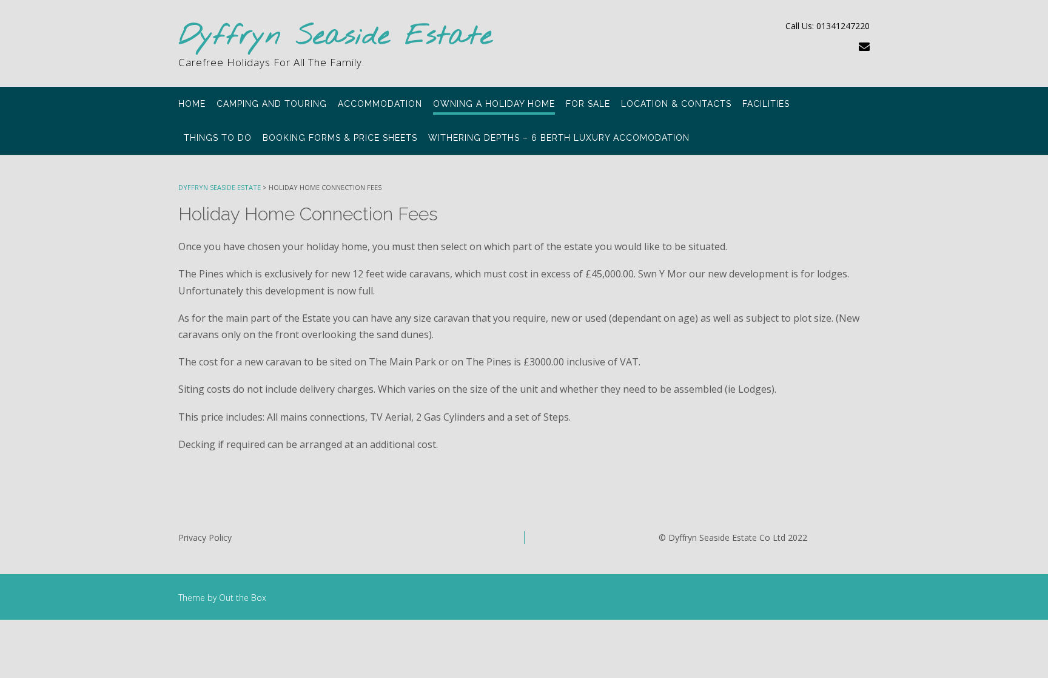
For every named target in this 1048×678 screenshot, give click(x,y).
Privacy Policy (205, 537)
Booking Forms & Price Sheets (340, 138)
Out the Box (242, 597)
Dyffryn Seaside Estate (335, 37)
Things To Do (218, 138)
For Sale (588, 104)
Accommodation (380, 104)
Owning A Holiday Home (494, 104)
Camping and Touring (272, 104)
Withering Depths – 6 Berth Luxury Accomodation (559, 138)
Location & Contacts (676, 104)
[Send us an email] (864, 46)
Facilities (766, 104)
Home (192, 104)
